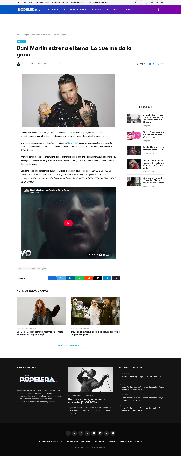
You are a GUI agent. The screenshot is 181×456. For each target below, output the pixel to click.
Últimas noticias (69, 441)
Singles (21, 41)
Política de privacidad (104, 441)
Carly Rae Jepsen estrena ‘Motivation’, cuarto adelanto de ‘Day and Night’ (40, 333)
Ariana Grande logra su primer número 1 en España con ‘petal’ (143, 378)
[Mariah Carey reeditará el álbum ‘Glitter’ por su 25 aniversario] (134, 135)
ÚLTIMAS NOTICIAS (57, 9)
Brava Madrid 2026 (77, 2)
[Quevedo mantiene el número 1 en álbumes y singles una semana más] (134, 181)
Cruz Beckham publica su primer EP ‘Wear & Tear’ (153, 148)
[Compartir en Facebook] (154, 64)
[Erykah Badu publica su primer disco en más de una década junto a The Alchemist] (134, 118)
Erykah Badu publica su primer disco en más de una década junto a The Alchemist (153, 118)
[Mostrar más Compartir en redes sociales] (162, 64)
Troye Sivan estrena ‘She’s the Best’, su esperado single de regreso (95, 333)
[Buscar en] (163, 9)
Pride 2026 (22, 2)
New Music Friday (75, 395)
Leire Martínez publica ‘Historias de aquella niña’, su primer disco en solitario (143, 388)
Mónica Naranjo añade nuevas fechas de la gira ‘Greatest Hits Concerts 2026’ (153, 164)
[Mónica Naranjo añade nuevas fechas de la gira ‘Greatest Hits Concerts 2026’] (134, 164)
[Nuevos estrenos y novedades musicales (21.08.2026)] (90, 379)
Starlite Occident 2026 (60, 2)
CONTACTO (128, 9)
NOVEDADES (97, 9)
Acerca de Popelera (48, 441)
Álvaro (27, 64)
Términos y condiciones (130, 441)
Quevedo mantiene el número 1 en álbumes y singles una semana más (153, 180)
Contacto (85, 441)
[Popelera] (29, 9)
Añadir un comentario (68, 345)
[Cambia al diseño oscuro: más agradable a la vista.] (158, 9)
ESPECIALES (112, 9)
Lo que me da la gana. (37, 269)
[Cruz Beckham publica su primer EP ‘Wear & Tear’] (134, 150)
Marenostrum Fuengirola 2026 (97, 2)
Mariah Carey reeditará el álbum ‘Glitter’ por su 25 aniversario (153, 134)
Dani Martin (22, 269)
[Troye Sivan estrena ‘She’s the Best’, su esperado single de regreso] (95, 311)
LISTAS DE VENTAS (78, 9)
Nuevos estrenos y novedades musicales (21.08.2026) (86, 401)
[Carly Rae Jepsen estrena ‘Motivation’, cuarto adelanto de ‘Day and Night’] (41, 311)
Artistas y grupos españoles (39, 2)
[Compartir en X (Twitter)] (157, 64)
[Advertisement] (90, 24)
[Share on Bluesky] (150, 64)
